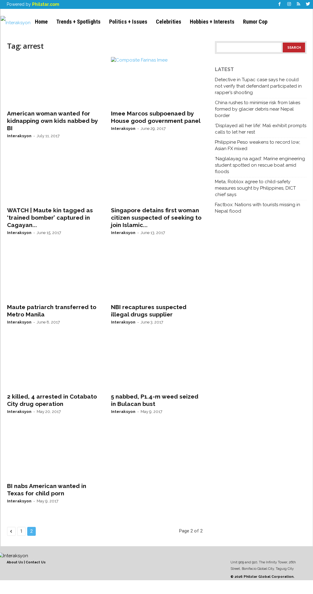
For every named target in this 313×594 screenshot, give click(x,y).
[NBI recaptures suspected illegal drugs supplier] (157, 275)
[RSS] (298, 4)
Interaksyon (19, 136)
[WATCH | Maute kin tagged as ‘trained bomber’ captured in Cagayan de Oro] (53, 178)
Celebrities (168, 21)
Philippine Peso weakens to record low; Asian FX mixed (257, 145)
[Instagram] (289, 4)
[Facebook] (279, 4)
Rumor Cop (255, 21)
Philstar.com (45, 4)
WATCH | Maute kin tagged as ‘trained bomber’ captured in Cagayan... (50, 217)
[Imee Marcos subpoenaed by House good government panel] (157, 81)
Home (41, 21)
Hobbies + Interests (212, 21)
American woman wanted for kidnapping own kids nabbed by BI (52, 120)
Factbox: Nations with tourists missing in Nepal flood (257, 208)
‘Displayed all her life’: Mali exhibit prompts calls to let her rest (260, 129)
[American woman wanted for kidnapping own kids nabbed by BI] (53, 81)
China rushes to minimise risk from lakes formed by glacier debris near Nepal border (257, 109)
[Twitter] (308, 4)
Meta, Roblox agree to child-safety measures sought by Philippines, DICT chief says (255, 188)
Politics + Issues (128, 21)
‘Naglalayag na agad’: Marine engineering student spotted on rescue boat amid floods (260, 165)
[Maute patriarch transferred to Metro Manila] (53, 275)
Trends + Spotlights (78, 21)
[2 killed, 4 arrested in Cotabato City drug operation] (53, 364)
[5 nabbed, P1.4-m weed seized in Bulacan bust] (157, 364)
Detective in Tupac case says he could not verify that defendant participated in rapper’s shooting (258, 86)
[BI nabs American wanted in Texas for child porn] (53, 454)
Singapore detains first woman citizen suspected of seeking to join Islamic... (156, 217)
